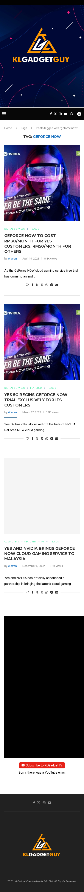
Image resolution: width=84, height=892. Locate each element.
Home (8, 128)
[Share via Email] (56, 285)
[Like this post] (27, 285)
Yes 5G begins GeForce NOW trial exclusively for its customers (35, 400)
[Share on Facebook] (32, 285)
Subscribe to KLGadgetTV (44, 765)
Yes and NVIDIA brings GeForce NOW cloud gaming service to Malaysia (39, 553)
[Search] (72, 114)
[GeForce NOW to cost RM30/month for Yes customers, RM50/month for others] (42, 183)
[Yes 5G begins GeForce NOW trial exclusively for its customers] (42, 342)
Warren (12, 258)
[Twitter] (55, 114)
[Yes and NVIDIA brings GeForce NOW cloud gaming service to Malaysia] (42, 496)
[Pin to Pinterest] (42, 285)
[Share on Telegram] (51, 285)
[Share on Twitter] (37, 285)
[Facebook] (51, 114)
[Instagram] (60, 114)
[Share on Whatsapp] (46, 285)
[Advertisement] (43, 99)
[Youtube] (65, 114)
